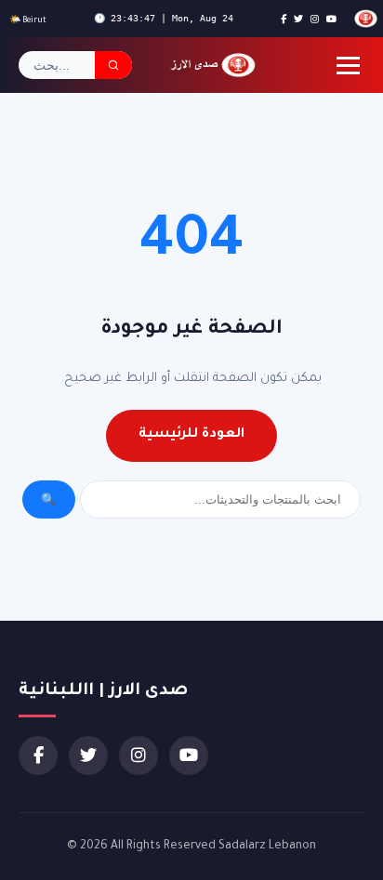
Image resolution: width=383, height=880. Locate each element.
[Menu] (348, 65)
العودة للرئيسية (191, 434)
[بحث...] (113, 65)
